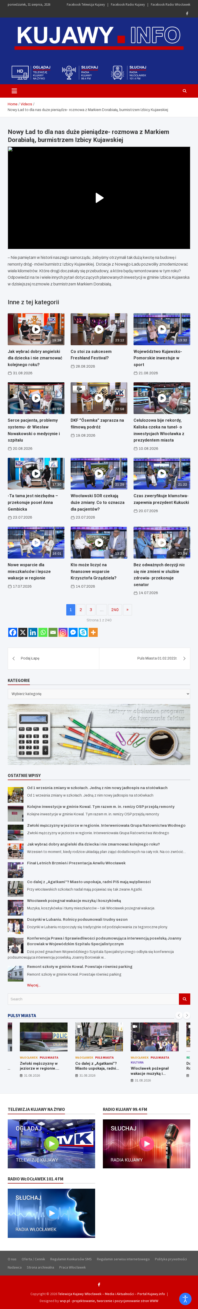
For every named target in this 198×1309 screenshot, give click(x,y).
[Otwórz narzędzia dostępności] (185, 1299)
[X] (22, 632)
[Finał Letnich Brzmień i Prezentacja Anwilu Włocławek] (15, 870)
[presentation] (179, 1015)
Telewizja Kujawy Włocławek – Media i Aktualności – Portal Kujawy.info (111, 1293)
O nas (12, 1259)
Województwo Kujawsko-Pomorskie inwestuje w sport (158, 358)
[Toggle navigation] (14, 91)
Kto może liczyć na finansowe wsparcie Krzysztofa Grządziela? (94, 571)
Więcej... (33, 985)
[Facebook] (187, 14)
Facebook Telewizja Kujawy (86, 4)
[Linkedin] (32, 632)
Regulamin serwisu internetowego (123, 1259)
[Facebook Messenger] (73, 632)
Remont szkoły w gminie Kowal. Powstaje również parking (80, 967)
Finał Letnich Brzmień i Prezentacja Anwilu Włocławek (76, 863)
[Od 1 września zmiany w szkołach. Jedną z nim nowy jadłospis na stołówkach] (15, 795)
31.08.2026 (32, 1075)
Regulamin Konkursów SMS (71, 1259)
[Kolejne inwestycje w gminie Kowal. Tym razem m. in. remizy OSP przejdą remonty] (15, 814)
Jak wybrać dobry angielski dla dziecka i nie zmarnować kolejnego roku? (35, 358)
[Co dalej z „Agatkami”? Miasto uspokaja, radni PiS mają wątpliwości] (15, 889)
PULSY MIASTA (22, 1015)
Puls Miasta (49, 1057)
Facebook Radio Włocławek (170, 4)
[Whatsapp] (42, 632)
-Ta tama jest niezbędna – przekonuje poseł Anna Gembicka (33, 502)
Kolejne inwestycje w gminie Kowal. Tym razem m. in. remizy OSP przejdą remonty (101, 807)
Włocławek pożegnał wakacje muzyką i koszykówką (74, 901)
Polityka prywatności (171, 1259)
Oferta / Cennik (33, 1259)
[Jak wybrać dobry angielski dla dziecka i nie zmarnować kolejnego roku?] (15, 851)
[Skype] (83, 632)
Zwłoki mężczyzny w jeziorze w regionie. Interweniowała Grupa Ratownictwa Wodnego (106, 825)
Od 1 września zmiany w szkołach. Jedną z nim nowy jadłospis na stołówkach (97, 788)
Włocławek (29, 1057)
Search (184, 999)
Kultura (137, 1062)
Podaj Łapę (30, 658)
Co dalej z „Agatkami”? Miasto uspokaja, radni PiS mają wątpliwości (89, 882)
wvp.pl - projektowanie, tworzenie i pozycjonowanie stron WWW (109, 1300)
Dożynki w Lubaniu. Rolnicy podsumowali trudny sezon (77, 920)
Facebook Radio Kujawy (128, 4)
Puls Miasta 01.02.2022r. (157, 658)
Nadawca (15, 1267)
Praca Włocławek (72, 1267)
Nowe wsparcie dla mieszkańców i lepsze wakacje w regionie (29, 571)
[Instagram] (63, 632)
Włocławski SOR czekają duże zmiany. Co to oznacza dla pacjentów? (98, 502)
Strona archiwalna (40, 1267)
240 (115, 609)
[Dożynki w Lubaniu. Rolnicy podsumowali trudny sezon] (15, 926)
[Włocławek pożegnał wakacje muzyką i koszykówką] (15, 908)
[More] (93, 632)
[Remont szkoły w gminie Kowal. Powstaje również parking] (15, 974)
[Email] (52, 632)
